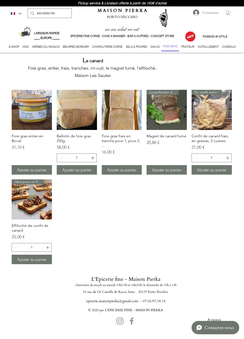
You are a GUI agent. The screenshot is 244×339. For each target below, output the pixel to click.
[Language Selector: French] (16, 13)
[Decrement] (60, 158)
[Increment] (93, 158)
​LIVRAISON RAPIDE (46, 33)
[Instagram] (120, 321)
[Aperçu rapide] (32, 110)
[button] (228, 12)
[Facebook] (131, 321)
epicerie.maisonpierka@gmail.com (112, 301)
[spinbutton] (76, 158)
